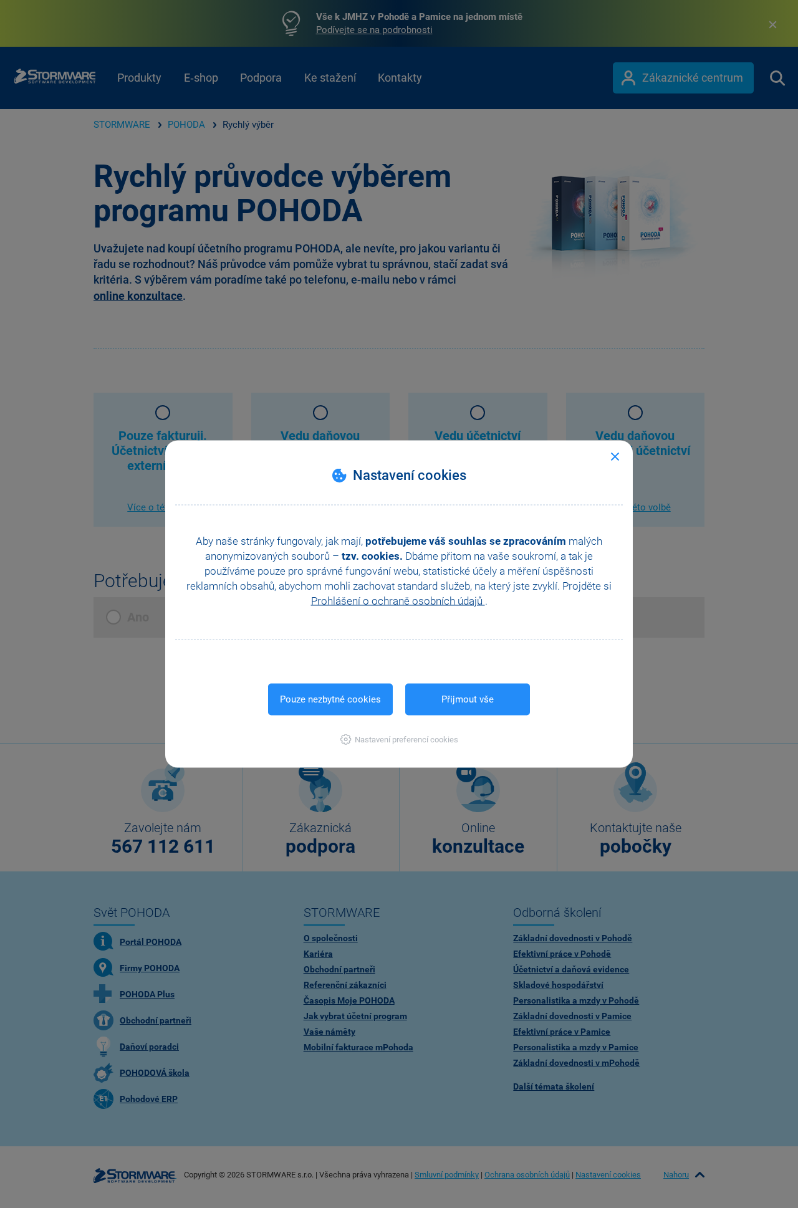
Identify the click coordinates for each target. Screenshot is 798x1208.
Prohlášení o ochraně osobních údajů (398, 601)
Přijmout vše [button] (467, 699)
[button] (399, 739)
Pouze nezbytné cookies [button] (330, 699)
